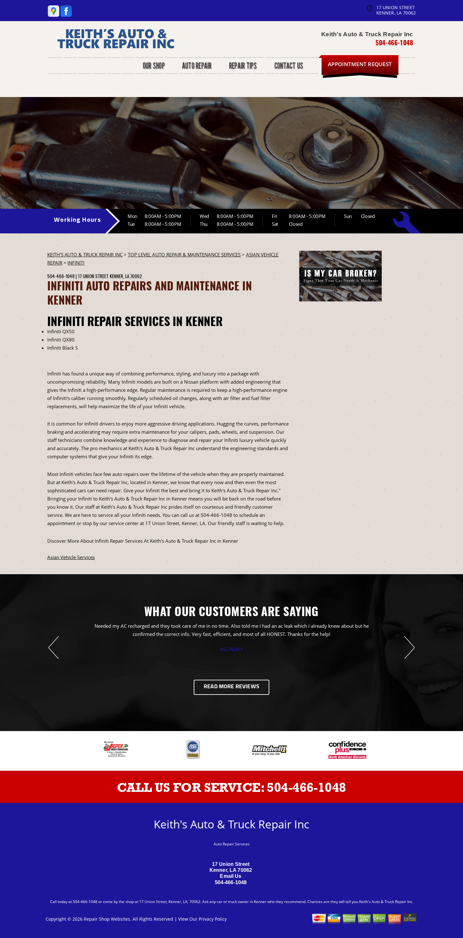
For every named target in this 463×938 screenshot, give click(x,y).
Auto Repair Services (232, 844)
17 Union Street (93, 275)
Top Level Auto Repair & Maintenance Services (184, 254)
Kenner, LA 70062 (126, 275)
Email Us (230, 876)
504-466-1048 (394, 42)
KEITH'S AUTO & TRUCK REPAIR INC (85, 254)
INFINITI (75, 263)
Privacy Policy (213, 919)
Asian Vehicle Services (71, 557)
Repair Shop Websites (107, 919)
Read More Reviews (231, 687)
